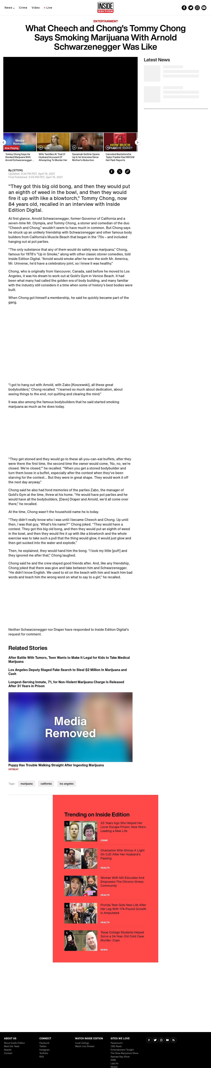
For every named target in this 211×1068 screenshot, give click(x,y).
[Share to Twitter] (120, 172)
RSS (41, 1056)
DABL (113, 1060)
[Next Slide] (137, 142)
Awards (7, 1049)
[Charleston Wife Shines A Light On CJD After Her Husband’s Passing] (105, 858)
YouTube (43, 1053)
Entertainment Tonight (122, 1049)
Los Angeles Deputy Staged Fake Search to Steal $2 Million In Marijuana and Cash (67, 672)
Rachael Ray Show (120, 1056)
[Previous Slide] (3, 142)
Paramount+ (117, 1043)
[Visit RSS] (173, 1040)
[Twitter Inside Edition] (190, 7)
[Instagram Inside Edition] (197, 7)
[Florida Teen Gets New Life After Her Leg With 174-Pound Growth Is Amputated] (105, 913)
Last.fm (114, 1063)
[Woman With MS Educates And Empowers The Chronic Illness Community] (105, 886)
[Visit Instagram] (161, 1040)
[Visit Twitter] (155, 1040)
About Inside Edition (14, 1043)
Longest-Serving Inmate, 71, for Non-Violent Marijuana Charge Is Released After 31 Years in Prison (66, 684)
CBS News (116, 1046)
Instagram (44, 1049)
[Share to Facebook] (112, 172)
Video (36, 7)
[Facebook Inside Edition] (184, 7)
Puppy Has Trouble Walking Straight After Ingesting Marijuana (56, 765)
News (8, 7)
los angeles (67, 783)
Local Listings (82, 1043)
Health (105, 868)
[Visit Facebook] (149, 1040)
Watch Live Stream (84, 1046)
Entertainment (105, 21)
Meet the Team (11, 1046)
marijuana (27, 783)
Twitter (42, 1046)
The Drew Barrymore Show (124, 1053)
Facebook (44, 1043)
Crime (23, 7)
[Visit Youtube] (167, 1040)
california (46, 783)
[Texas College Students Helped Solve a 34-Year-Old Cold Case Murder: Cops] (105, 940)
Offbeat (13, 769)
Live (49, 7)
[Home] (105, 7)
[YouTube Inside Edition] (203, 7)
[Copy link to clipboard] (128, 172)
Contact (8, 1053)
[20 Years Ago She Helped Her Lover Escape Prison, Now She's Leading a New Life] (105, 831)
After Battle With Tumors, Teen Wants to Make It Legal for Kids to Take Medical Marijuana (69, 660)
